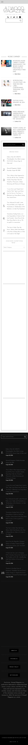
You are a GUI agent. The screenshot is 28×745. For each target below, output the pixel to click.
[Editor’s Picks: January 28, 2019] (6, 102)
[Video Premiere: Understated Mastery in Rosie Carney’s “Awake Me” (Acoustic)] (6, 113)
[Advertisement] (14, 39)
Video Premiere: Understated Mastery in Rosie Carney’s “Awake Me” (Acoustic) (19, 115)
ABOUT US (14, 650)
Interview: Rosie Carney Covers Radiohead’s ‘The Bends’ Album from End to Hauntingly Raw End (19, 66)
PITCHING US (14, 658)
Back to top (13, 741)
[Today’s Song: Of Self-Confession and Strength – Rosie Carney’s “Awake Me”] (6, 131)
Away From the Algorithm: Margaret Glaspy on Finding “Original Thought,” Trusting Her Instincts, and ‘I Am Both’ (15, 543)
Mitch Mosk (17, 74)
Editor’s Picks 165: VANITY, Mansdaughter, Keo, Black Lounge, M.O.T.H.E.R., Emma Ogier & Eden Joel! (16, 451)
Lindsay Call (18, 121)
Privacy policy (14, 666)
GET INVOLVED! (14, 675)
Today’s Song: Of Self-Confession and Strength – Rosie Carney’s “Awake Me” (19, 131)
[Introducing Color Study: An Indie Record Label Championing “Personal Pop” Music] (6, 83)
